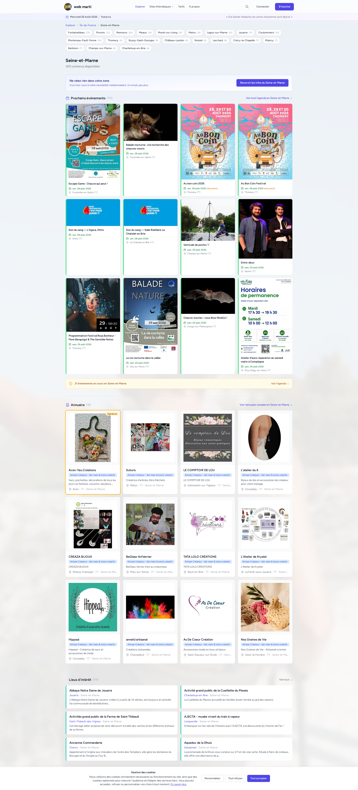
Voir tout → (285, 679)
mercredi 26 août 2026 (83, 16)
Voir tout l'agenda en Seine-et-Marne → (269, 98)
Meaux (145, 32)
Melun (195, 32)
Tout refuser (235, 778)
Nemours (124, 32)
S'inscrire (284, 6)
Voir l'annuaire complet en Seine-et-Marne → (266, 404)
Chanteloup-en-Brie (135, 48)
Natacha (106, 16)
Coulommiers (268, 32)
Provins (103, 32)
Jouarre (245, 32)
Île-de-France (88, 25)
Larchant (220, 40)
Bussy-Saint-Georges (143, 40)
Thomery (115, 40)
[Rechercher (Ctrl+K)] (247, 6)
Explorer (140, 6)
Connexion (262, 6)
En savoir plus (178, 784)
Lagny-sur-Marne (219, 32)
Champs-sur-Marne (102, 48)
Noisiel (200, 40)
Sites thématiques (160, 6)
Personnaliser (212, 778)
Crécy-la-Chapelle (246, 40)
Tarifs (181, 6)
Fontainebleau (79, 32)
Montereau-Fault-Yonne (84, 40)
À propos (194, 6)
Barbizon (75, 48)
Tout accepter (258, 778)
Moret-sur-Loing (170, 32)
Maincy (271, 40)
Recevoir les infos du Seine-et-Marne (262, 82)
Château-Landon (176, 40)
